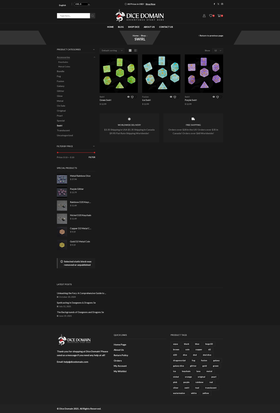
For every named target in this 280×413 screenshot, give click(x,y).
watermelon (179, 393)
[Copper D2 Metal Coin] (62, 232)
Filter (92, 157)
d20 (175, 355)
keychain (186, 371)
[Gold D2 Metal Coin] (62, 245)
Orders (118, 360)
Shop (143, 35)
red (211, 382)
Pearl (60, 115)
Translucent (63, 130)
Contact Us (166, 27)
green (215, 366)
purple (186, 382)
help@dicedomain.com (76, 361)
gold (204, 366)
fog (193, 360)
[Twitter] (218, 4)
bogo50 (209, 344)
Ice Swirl (146, 100)
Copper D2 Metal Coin (81, 228)
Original (61, 110)
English (62, 5)
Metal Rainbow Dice (80, 175)
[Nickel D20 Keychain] (62, 219)
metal (209, 371)
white (194, 393)
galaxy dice (178, 366)
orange (188, 376)
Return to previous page (211, 35)
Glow (60, 95)
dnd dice (207, 355)
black (186, 344)
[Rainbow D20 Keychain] (62, 205)
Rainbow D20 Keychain (81, 202)
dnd (195, 355)
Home (110, 27)
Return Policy (121, 355)
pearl (213, 376)
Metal (60, 100)
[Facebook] (214, 4)
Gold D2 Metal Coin (80, 241)
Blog (121, 27)
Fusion (145, 96)
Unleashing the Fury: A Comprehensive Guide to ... (81, 293)
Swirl (102, 96)
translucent (211, 387)
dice (185, 355)
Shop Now (150, 4)
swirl (186, 387)
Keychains (63, 62)
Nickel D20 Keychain (80, 215)
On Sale (61, 105)
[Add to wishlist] (134, 97)
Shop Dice (133, 27)
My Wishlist (120, 371)
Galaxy (60, 86)
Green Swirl (105, 100)
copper (198, 349)
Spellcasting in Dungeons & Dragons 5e (76, 302)
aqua (175, 344)
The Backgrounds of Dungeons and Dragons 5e (80, 312)
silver (175, 387)
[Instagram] (222, 4)
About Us (149, 27)
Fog (59, 76)
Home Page (120, 344)
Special (61, 120)
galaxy (216, 360)
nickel (176, 376)
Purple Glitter (77, 188)
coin (187, 349)
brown (176, 349)
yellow (206, 393)
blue (197, 344)
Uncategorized (65, 135)
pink (175, 382)
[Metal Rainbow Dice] (62, 179)
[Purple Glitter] (62, 192)
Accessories (63, 57)
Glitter (60, 90)
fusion (204, 360)
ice (174, 371)
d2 (209, 349)
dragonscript (179, 360)
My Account (120, 365)
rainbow (199, 382)
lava (198, 371)
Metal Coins (64, 66)
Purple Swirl (191, 100)
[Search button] (92, 15)
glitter (193, 366)
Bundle (60, 71)
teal (197, 387)
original (201, 376)
